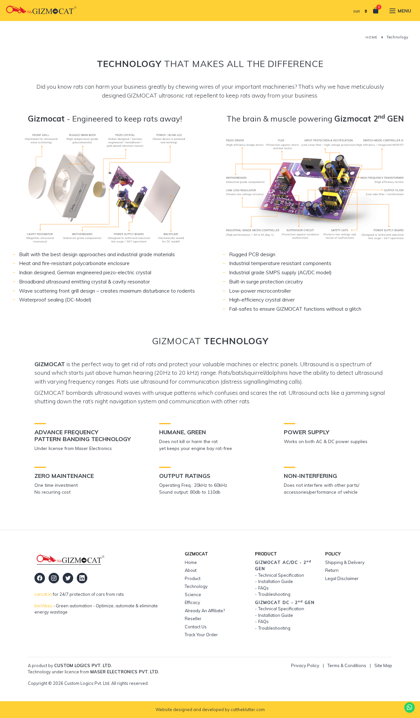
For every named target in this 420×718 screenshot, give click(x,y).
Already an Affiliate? (205, 610)
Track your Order (201, 634)
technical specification (281, 575)
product (192, 578)
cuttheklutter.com (248, 709)
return (332, 570)
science (193, 594)
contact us (196, 626)
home (191, 562)
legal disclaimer (342, 578)
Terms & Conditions (346, 665)
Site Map (383, 665)
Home (371, 37)
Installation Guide (275, 581)
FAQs (263, 588)
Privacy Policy (305, 665)
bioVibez (43, 605)
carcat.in (43, 594)
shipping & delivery (345, 562)
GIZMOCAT (285, 602)
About (191, 570)
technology (196, 586)
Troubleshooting (274, 594)
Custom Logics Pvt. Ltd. (83, 665)
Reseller (193, 618)
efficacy (192, 602)
